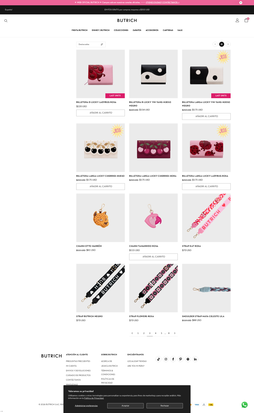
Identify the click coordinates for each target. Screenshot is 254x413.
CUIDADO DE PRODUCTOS (78, 375)
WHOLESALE (72, 385)
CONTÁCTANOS (73, 380)
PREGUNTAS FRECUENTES (78, 361)
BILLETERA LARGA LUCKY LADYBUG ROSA (205, 176)
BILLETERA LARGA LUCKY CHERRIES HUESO (100, 176)
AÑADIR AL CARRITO (101, 113)
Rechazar (165, 405)
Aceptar (125, 405)
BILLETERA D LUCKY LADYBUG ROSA (96, 102)
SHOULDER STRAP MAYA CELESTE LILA (203, 316)
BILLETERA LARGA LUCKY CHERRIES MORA (153, 176)
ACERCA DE (106, 361)
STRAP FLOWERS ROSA (141, 316)
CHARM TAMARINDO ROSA (143, 246)
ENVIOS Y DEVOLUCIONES (78, 371)
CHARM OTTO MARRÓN (89, 246)
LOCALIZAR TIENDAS (137, 361)
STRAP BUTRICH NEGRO (89, 316)
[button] (245, 405)
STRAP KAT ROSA (191, 246)
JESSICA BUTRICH (109, 366)
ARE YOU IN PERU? (135, 366)
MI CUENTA (71, 366)
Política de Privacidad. (94, 398)
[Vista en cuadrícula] (215, 44)
